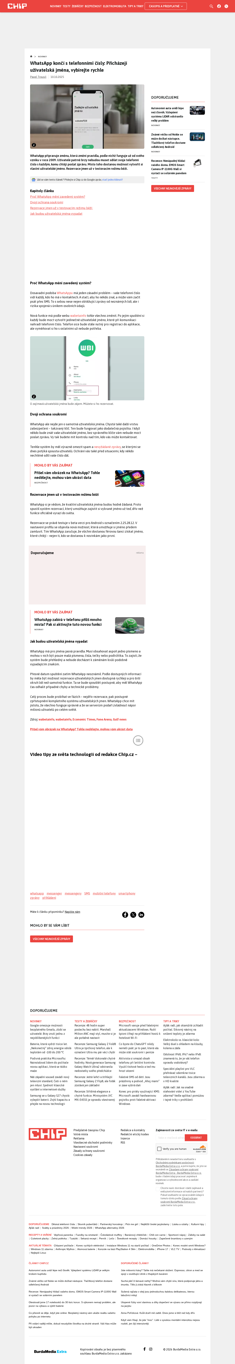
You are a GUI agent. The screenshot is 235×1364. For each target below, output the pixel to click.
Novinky (55, 6)
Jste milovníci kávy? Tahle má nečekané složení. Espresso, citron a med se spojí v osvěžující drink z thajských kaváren (162, 1272)
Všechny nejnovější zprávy (51, 938)
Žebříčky (77, 6)
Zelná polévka (59, 1238)
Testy (66, 6)
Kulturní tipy (197, 1224)
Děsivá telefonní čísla (63, 1224)
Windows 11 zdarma (42, 1249)
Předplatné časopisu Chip (89, 1130)
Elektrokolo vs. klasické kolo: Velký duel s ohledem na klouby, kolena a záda (183, 1044)
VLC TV (175, 1249)
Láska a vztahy (180, 1224)
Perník (102, 1238)
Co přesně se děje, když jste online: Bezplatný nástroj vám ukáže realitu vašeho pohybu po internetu (72, 1315)
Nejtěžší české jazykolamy (155, 1224)
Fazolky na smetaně (87, 1234)
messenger (54, 893)
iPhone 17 (162, 1249)
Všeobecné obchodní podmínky (92, 1142)
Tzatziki (74, 1238)
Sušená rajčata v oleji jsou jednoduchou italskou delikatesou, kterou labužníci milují (157, 1293)
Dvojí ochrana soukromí (46, 202)
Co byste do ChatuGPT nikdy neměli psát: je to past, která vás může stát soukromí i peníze (139, 1048)
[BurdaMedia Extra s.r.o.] (48, 1134)
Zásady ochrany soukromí (89, 1150)
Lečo (111, 1238)
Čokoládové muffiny (111, 1234)
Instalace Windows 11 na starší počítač (128, 1245)
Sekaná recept (88, 1238)
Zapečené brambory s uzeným (176, 1238)
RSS (123, 1142)
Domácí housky (148, 1238)
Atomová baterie (86, 1249)
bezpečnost (127, 1021)
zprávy (35, 898)
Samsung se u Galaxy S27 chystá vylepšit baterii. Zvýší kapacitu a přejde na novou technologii (50, 1099)
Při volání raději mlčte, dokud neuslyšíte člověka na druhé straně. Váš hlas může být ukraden (72, 1325)
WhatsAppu (65, 293)
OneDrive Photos (161, 1245)
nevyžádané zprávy (107, 447)
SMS (87, 893)
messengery (73, 893)
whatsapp (37, 893)
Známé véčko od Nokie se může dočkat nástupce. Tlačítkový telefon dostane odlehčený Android (168, 140)
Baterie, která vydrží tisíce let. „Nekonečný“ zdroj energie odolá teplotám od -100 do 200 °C (50, 1048)
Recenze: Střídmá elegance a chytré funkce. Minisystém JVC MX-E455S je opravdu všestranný (94, 1095)
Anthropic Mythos (65, 1249)
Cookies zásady (82, 1154)
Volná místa (80, 1134)
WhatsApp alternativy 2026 (109, 1227)
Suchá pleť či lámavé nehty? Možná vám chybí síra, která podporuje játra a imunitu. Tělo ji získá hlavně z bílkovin (162, 1283)
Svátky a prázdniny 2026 (55, 1227)
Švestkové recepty (127, 1238)
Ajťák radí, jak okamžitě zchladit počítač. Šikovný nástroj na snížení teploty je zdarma (183, 1029)
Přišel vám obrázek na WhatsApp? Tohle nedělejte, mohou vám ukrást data (67, 475)
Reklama (78, 1138)
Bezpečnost (93, 6)
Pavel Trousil (38, 76)
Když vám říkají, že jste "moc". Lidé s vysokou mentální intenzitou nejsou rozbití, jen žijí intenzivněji (160, 1322)
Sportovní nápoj (176, 1234)
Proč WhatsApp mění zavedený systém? (57, 196)
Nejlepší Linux (38, 1252)
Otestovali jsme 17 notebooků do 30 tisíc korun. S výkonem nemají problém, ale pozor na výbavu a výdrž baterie (72, 1304)
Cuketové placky (40, 1238)
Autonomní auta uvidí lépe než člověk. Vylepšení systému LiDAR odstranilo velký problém (167, 114)
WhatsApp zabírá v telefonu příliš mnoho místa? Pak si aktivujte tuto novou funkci (68, 622)
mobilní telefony (104, 893)
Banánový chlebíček (136, 1234)
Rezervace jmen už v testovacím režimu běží (61, 208)
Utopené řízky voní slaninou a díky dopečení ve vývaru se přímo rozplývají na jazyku (161, 1304)
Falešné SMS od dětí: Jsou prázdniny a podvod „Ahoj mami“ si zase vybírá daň (139, 1081)
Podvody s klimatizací (193, 1249)
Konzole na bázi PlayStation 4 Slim (117, 1249)
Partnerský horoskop (111, 1224)
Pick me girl (131, 1224)
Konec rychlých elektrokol (90, 1245)
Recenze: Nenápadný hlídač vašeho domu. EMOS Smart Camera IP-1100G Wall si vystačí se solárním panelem (168, 167)
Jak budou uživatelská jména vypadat (56, 213)
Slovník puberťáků (87, 1224)
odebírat (196, 1137)
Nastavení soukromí (85, 1146)
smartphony (127, 893)
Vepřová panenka (63, 1234)
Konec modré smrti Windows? (189, 1245)
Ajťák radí (34, 1227)
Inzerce (125, 1138)
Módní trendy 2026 (82, 1227)
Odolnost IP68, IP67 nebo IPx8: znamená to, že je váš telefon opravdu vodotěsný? (182, 1058)
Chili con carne (157, 1234)
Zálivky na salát (196, 1234)
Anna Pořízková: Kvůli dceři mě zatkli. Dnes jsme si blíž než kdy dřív (158, 1313)
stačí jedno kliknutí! (112, 179)
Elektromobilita (114, 6)
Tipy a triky (135, 6)
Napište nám (72, 911)
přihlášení (49, 898)
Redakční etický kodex (135, 1134)
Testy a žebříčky (85, 1021)
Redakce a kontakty (133, 1130)
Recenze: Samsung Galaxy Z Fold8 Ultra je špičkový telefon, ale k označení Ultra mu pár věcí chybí (95, 1048)
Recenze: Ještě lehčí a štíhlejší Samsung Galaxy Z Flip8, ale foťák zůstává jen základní (94, 1081)
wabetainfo (78, 315)
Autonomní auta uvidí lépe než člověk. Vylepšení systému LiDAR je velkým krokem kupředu (69, 1272)
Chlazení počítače (63, 1245)
